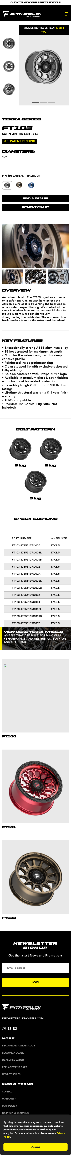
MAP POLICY (9, 1106)
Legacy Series (11, 1074)
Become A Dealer (13, 1053)
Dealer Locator (13, 1060)
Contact (8, 1091)
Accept (35, 1147)
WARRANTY (9, 1098)
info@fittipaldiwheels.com (23, 1018)
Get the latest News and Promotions (35, 956)
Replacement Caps (14, 1067)
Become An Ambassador (18, 1045)
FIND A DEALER (35, 198)
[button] (35, 102)
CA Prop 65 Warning (15, 1113)
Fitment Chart (35, 207)
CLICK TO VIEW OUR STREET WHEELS (35, 2)
